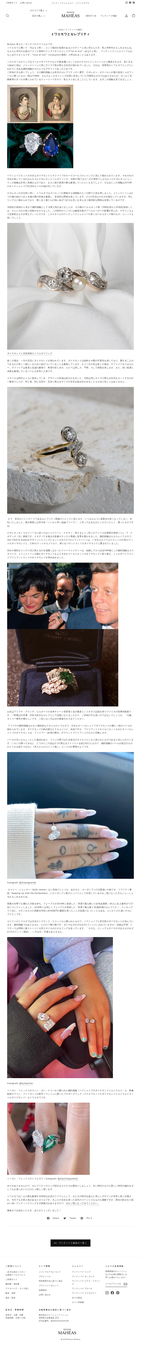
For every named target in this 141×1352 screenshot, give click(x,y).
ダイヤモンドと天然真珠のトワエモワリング (29, 353)
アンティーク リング (81, 1272)
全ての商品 (77, 1298)
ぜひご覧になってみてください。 (83, 1203)
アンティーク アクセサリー (84, 1293)
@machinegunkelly (68, 1178)
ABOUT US (91, 15)
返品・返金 (10, 1298)
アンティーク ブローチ (82, 1288)
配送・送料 (10, 1293)
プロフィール (45, 1276)
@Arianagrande (27, 882)
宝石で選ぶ (37, 15)
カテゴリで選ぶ (37, 10)
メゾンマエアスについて (50, 1272)
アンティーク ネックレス (83, 1276)
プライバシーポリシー (49, 1285)
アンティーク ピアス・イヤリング (86, 1282)
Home (61, 30)
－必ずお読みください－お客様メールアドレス (16, 1273)
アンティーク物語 (108, 15)
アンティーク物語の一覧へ (72, 1243)
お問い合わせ (26, 3)
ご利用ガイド (11, 3)
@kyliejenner (26, 1083)
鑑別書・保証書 (12, 1284)
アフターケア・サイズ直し (17, 1288)
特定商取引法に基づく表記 (51, 1281)
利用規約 (43, 1290)
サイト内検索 (78, 1302)
